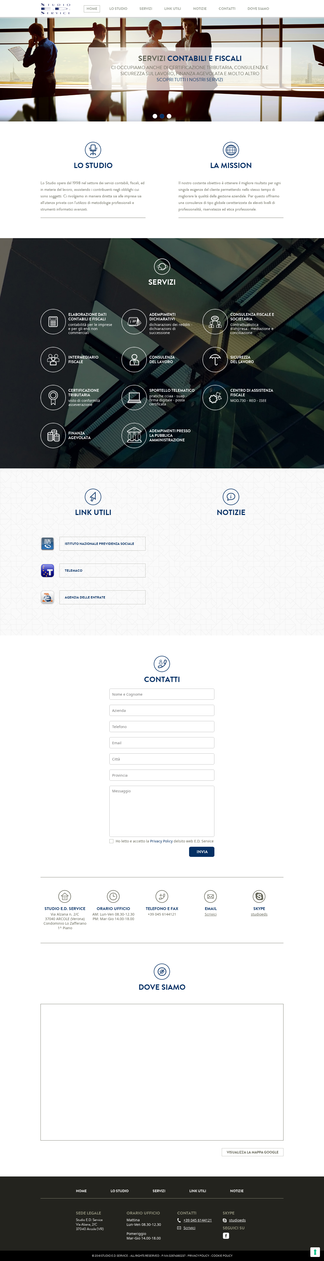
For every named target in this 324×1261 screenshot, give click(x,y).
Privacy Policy (161, 841)
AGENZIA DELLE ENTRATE (85, 597)
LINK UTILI (172, 8)
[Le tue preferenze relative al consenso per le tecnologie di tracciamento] (315, 1252)
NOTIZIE (200, 8)
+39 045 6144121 (198, 1220)
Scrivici (211, 914)
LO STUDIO (118, 8)
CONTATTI (227, 8)
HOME (92, 8)
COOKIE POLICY (221, 1256)
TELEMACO (73, 570)
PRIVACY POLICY (198, 1256)
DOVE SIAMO (258, 8)
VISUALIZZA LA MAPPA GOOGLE (252, 1152)
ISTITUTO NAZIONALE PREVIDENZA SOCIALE (99, 543)
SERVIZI (145, 8)
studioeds (259, 914)
